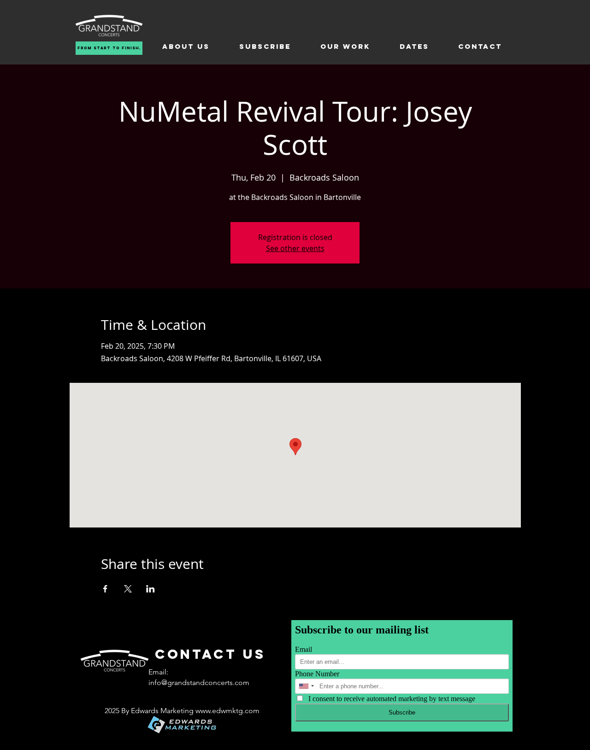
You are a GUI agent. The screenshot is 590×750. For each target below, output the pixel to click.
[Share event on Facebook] (105, 588)
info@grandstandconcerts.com (198, 682)
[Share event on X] (128, 588)
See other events (295, 248)
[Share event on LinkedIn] (150, 588)
